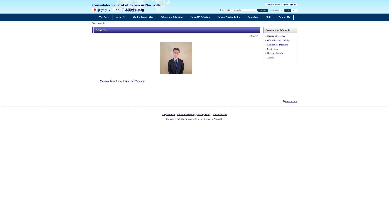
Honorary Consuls (275, 53)
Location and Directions (277, 44)
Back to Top (291, 101)
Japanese (289, 4)
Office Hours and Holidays (278, 40)
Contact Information (276, 36)
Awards (270, 57)
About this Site (220, 114)
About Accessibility (186, 114)
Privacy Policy (204, 114)
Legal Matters (168, 114)
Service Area (272, 49)
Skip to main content (273, 4)
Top (93, 23)
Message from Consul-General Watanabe (122, 80)
